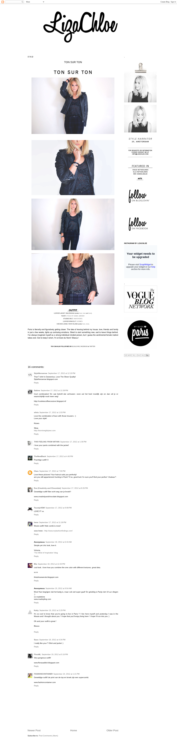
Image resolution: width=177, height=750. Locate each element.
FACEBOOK (84, 346)
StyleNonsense (40, 373)
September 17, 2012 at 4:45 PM (60, 456)
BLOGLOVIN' (76, 346)
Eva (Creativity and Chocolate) (47, 488)
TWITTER (92, 346)
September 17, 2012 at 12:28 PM (54, 390)
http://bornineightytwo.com (45, 431)
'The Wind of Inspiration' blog (46, 553)
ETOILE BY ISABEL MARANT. (75, 316)
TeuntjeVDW (39, 508)
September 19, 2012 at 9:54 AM (58, 588)
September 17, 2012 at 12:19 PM (61, 373)
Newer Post (34, 730)
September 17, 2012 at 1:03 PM (52, 412)
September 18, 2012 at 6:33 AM (58, 542)
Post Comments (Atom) (48, 736)
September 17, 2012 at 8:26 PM (75, 488)
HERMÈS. (80, 321)
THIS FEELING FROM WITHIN (46, 442)
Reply (36, 383)
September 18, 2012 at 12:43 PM (51, 564)
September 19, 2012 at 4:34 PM (52, 640)
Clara (36, 471)
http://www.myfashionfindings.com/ (58, 531)
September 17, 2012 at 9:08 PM (58, 508)
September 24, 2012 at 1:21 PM (66, 674)
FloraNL (37, 654)
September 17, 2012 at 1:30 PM (73, 442)
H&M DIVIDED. (78, 319)
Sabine (37, 390)
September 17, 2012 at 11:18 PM (52, 522)
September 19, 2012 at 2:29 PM (52, 610)
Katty (36, 610)
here (80, 313)
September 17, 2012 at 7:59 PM (52, 471)
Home (73, 730)
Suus (36, 640)
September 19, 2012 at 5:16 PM (55, 654)
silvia (36, 412)
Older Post (112, 730)
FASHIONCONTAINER (43, 674)
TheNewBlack (40, 456)
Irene (36, 522)
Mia (35, 564)
